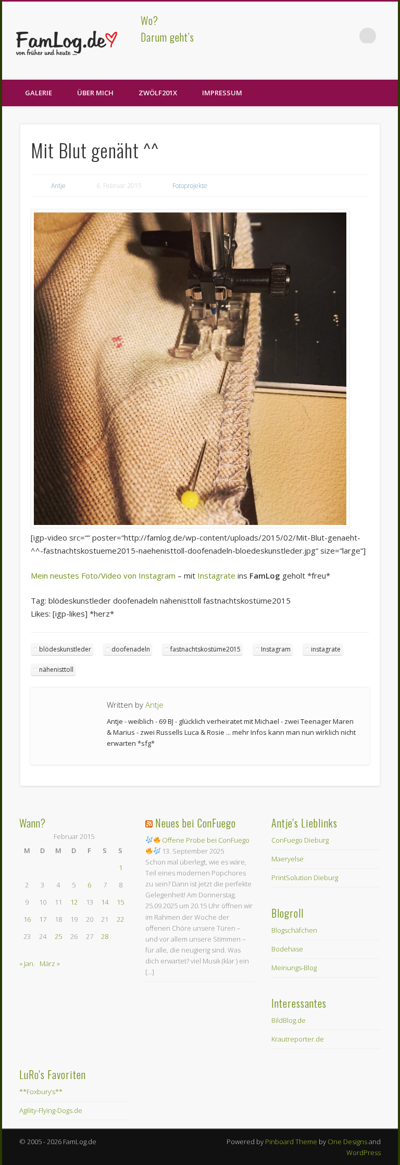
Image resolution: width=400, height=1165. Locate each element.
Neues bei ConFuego (195, 823)
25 (58, 936)
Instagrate (216, 575)
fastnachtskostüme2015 (205, 649)
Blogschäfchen (294, 930)
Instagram (276, 649)
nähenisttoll (56, 669)
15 (120, 902)
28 (104, 936)
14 (104, 902)
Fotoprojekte (189, 185)
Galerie (38, 92)
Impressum (222, 92)
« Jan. (27, 963)
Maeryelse (287, 858)
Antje (58, 185)
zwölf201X (158, 92)
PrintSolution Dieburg (304, 877)
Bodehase (287, 949)
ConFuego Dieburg (300, 840)
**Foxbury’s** (41, 1091)
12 (74, 902)
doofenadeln (130, 649)
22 (120, 919)
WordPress (363, 1152)
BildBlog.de (288, 1020)
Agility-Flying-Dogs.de (50, 1110)
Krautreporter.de (297, 1039)
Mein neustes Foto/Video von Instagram (103, 575)
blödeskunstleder (65, 649)
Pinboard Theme (291, 1141)
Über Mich (95, 92)
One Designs (347, 1141)
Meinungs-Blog (294, 967)
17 (42, 919)
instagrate (326, 649)
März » (50, 963)
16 (27, 919)
